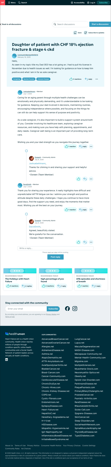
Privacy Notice (51, 314)
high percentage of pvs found (52, 280)
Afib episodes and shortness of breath (90, 280)
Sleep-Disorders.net (84, 421)
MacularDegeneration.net (87, 346)
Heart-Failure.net (50, 409)
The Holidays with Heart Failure (17, 280)
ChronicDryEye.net (51, 383)
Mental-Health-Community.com (90, 357)
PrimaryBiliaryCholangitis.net (89, 391)
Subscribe (103, 3)
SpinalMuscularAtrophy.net (88, 428)
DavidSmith (27, 184)
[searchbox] (72, 24)
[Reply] (85, 179)
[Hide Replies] (26, 151)
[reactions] (78, 179)
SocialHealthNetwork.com (87, 424)
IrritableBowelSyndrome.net (55, 439)
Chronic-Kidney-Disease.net (55, 391)
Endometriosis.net (50, 402)
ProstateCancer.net (84, 395)
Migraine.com (81, 361)
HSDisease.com (49, 424)
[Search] (54, 24)
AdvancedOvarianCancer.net (56, 343)
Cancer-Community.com (53, 376)
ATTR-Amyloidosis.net (52, 361)
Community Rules (12, 448)
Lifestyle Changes (43, 79)
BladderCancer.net (51, 369)
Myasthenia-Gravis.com (86, 369)
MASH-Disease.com (84, 350)
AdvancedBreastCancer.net (55, 339)
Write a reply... (25, 248)
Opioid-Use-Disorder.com (87, 380)
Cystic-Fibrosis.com (51, 398)
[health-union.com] (15, 334)
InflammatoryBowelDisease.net (57, 435)
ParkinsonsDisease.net (86, 383)
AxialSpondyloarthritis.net (54, 365)
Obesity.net (80, 376)
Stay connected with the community (26, 302)
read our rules (52, 252)
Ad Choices (26, 448)
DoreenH (38, 157)
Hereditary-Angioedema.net (55, 417)
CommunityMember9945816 (28, 55)
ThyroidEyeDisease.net (86, 432)
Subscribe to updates (96, 33)
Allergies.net (48, 346)
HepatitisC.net (49, 413)
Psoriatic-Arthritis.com (86, 398)
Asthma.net (47, 354)
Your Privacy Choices (72, 445)
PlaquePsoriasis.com (85, 387)
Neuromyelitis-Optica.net (87, 372)
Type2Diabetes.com (84, 435)
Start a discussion (100, 24)
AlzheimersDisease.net (53, 350)
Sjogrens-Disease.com (86, 413)
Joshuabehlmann (29, 91)
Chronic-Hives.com (51, 387)
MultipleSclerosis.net (85, 365)
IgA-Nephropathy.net (52, 432)
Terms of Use (10, 317)
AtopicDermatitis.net (52, 357)
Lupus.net (79, 343)
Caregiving (16, 79)
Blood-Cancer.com (51, 372)
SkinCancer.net (82, 417)
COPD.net (46, 395)
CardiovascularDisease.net (55, 380)
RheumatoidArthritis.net (86, 406)
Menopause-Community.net (88, 354)
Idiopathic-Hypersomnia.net (55, 428)
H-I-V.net (46, 421)
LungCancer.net (82, 339)
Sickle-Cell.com (82, 409)
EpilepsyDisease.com (52, 406)
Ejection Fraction (29, 79)
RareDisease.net (83, 402)
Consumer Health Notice (51, 445)
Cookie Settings (88, 445)
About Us (9, 445)
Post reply (55, 257)
